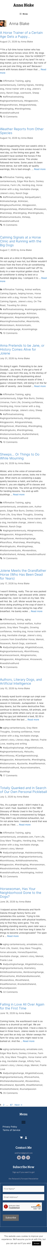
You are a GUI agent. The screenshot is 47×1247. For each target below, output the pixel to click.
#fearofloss (6, 542)
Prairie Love (6, 960)
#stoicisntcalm (23, 325)
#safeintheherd (30, 434)
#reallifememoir (37, 763)
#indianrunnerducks (10, 217)
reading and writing (16, 743)
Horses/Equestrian (27, 952)
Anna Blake (23, 5)
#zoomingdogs (29, 329)
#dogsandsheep (27, 105)
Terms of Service (11, 1130)
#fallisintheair (25, 209)
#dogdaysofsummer (10, 205)
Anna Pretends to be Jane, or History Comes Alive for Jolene (22, 349)
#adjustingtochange (13, 647)
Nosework (5, 643)
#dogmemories (32, 418)
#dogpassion (31, 100)
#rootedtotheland (26, 984)
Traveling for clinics (17, 305)
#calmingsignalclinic (35, 309)
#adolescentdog (33, 852)
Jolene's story (7, 193)
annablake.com (25, 506)
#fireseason (40, 209)
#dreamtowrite (22, 759)
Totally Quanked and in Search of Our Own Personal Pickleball (23, 790)
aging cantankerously (14, 727)
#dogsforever (7, 426)
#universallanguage (10, 329)
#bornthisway (31, 651)
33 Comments (10, 876)
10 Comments (10, 116)
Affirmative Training (13, 81)
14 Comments (10, 558)
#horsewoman (37, 864)
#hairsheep (6, 213)
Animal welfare (32, 289)
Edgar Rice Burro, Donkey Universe (25, 510)
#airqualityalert (33, 197)
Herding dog (28, 185)
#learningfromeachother (12, 321)
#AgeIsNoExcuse (34, 647)
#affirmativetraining (13, 96)
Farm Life (15, 185)
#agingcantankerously (11, 100)
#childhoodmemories (27, 860)
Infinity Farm (33, 1061)
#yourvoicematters (30, 767)
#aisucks (29, 751)
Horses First (26, 297)
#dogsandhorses (9, 105)
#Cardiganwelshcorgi (27, 755)
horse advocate (8, 952)
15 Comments (10, 225)
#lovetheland (22, 980)
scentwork (25, 93)
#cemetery (29, 968)
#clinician (23, 201)
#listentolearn (7, 325)
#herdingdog (6, 108)
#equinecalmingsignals (27, 317)
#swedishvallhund (9, 112)
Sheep (35, 93)
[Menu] (23, 1122)
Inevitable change (29, 189)
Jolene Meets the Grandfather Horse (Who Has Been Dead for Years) (23, 574)
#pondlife (20, 1085)
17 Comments (10, 775)
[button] (19, 1157)
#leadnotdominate (9, 868)
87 (11, 1105)
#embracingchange (25, 538)
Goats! (14, 948)
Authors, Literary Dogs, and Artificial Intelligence (21, 681)
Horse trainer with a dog (18, 89)
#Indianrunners (8, 763)
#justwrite (22, 763)
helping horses (25, 293)
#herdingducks (35, 213)
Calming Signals (25, 85)
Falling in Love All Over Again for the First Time (22, 1006)
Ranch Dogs (12, 93)
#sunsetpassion (8, 988)
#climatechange (8, 201)
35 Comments (10, 1093)
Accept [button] (36, 1243)
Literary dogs (23, 739)
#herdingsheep (23, 108)
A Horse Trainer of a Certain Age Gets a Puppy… (21, 34)
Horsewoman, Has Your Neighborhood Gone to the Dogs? (20, 893)
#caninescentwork (9, 655)
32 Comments (10, 992)
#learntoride (32, 321)
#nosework (36, 659)
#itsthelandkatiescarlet (28, 976)
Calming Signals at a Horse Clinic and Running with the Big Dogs (20, 241)
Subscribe (10, 1217)
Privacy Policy (10, 1126)
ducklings (5, 771)
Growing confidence (32, 402)
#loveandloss (29, 550)
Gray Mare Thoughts (22, 514)
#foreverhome (7, 976)
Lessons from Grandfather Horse (17, 639)
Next (18, 1105)
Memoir (4, 526)
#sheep (26, 217)
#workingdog (27, 872)
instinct (39, 872)
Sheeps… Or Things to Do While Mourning (19, 456)
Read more (40, 169)
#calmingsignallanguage (12, 313)
